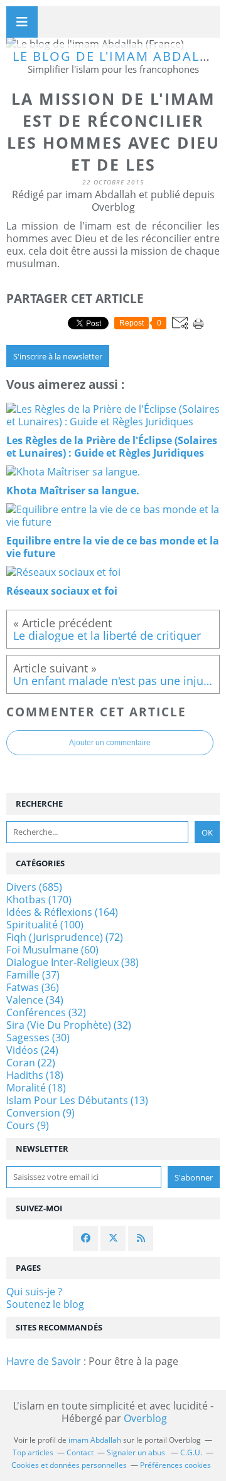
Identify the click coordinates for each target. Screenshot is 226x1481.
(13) (77, 1100)
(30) (38, 1037)
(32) (46, 1012)
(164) (62, 912)
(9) (40, 1113)
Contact (80, 1452)
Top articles (33, 1452)
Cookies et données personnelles (69, 1465)
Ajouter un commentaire (110, 742)
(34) (34, 1000)
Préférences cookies (175, 1465)
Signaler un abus (137, 1452)
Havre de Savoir (43, 1361)
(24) (32, 1050)
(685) (34, 887)
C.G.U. (191, 1452)
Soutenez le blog (45, 1304)
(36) (32, 987)
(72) (64, 937)
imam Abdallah (94, 1440)
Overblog (145, 1418)
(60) (52, 950)
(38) (72, 962)
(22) (30, 1063)
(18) (34, 1075)
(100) (44, 925)
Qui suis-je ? (34, 1291)
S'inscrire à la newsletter (57, 356)
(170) (39, 899)
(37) (33, 975)
